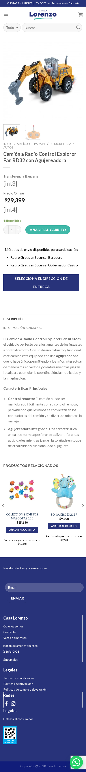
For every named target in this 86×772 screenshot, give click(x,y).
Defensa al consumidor (18, 719)
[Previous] (10, 81)
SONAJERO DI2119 (64, 514)
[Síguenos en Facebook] (6, 704)
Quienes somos (13, 626)
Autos (8, 147)
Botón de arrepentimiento (20, 645)
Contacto (9, 632)
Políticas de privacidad (18, 684)
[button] (76, 762)
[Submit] (78, 27)
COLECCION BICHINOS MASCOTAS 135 (22, 516)
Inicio (8, 144)
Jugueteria (62, 144)
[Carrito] (80, 14)
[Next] (76, 81)
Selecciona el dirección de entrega (41, 283)
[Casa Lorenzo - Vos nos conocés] (43, 14)
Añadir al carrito (48, 229)
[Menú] (6, 14)
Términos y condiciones (18, 678)
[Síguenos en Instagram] (13, 704)
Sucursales (10, 659)
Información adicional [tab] (22, 328)
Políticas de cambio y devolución (25, 689)
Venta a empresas (14, 638)
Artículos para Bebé (33, 144)
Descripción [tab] (13, 319)
